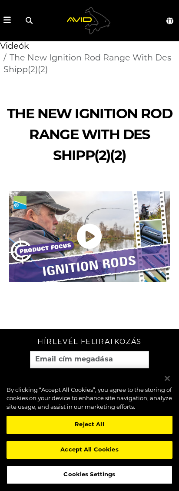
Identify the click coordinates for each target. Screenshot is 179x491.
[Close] (167, 378)
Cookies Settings (89, 475)
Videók (14, 47)
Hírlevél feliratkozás (89, 342)
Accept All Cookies (89, 450)
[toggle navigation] (7, 20)
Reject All (89, 425)
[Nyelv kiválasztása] (170, 20)
